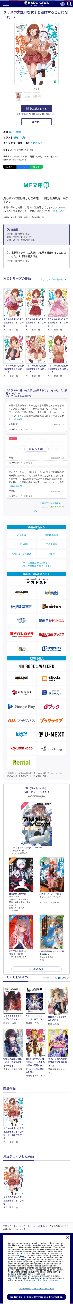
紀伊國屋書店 (51, 534)
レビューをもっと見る (50, 503)
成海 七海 (19, 137)
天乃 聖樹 (15, 131)
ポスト (11, 167)
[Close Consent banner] (67, 1237)
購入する (36, 122)
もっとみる (35, 969)
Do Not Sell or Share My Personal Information (29, 1276)
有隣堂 (51, 553)
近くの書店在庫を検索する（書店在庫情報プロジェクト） (36, 564)
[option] (14, 1120)
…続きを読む (58, 211)
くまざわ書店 (21, 544)
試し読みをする (38, 108)
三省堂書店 (51, 544)
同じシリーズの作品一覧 (51, 279)
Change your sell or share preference (40, 1280)
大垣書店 (21, 534)
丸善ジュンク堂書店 (21, 553)
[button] (60, 98)
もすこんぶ (36, 143)
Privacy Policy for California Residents (36, 1288)
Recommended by (50, 978)
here (22, 1256)
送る (37, 167)
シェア (24, 167)
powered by (44, 507)
